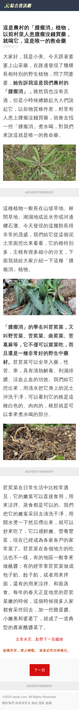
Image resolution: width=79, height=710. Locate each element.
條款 (35, 703)
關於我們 (8, 703)
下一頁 (39, 670)
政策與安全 (23, 703)
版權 (49, 703)
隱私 (42, 703)
